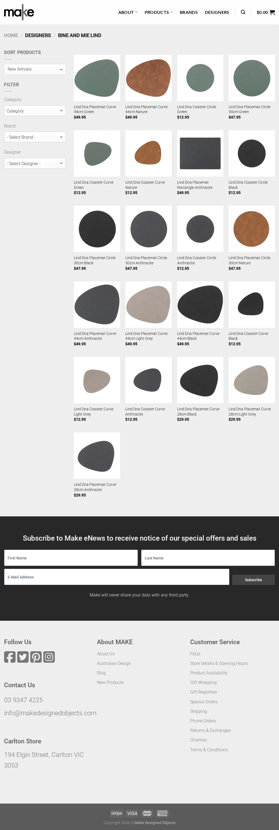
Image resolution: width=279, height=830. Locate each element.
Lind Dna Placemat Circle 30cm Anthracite (146, 260)
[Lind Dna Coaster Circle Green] (200, 78)
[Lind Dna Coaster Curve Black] (252, 304)
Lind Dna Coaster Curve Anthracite (145, 412)
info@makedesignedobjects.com (50, 713)
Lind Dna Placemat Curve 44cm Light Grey (146, 336)
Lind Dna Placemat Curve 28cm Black (198, 412)
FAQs (195, 653)
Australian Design (114, 663)
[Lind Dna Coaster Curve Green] (97, 153)
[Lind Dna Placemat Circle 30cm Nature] (252, 229)
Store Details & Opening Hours (219, 663)
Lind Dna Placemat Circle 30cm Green (249, 109)
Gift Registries (203, 692)
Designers (217, 12)
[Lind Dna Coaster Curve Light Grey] (97, 380)
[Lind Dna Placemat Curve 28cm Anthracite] (97, 455)
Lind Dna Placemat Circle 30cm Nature (249, 260)
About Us (106, 653)
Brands (189, 12)
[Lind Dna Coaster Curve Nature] (148, 153)
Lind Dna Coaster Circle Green (196, 109)
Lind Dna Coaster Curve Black (248, 336)
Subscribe (253, 580)
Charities (198, 740)
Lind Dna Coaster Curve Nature (145, 185)
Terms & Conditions (209, 749)
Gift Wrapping (203, 682)
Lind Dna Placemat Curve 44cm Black (198, 336)
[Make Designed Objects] (19, 12)
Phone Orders (203, 720)
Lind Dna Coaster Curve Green (93, 185)
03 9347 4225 (23, 700)
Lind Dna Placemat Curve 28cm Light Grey (250, 412)
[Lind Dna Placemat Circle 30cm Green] (252, 78)
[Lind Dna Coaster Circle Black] (252, 153)
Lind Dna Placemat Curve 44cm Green (95, 109)
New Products (110, 682)
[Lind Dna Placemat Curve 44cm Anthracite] (97, 304)
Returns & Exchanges (210, 730)
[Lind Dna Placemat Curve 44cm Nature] (148, 78)
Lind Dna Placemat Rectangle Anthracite (195, 185)
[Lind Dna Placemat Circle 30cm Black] (97, 229)
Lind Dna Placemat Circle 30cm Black (95, 260)
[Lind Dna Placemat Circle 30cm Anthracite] (148, 229)
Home (11, 35)
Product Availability (209, 672)
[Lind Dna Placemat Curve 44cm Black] (200, 304)
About (126, 12)
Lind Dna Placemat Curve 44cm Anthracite (95, 336)
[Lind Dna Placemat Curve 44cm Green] (97, 78)
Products (157, 12)
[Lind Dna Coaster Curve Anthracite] (148, 380)
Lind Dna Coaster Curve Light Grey (93, 412)
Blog (101, 672)
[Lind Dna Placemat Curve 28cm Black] (200, 380)
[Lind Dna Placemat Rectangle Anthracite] (200, 153)
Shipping (198, 711)
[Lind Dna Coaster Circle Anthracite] (200, 229)
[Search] (243, 12)
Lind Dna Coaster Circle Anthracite (196, 260)
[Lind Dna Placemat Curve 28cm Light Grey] (252, 380)
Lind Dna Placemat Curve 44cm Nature (146, 109)
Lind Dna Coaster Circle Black (248, 185)
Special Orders (204, 701)
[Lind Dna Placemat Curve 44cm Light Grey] (148, 304)
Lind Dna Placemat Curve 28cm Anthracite (95, 487)
